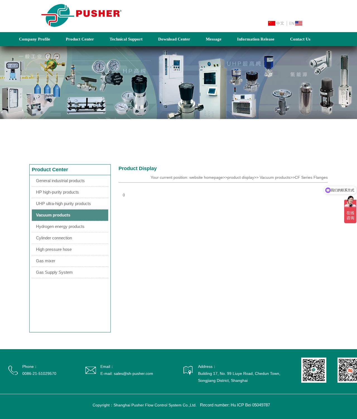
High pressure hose (54, 249)
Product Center (80, 39)
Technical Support (126, 39)
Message (213, 39)
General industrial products (60, 180)
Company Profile (34, 39)
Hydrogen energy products (60, 226)
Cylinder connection (54, 237)
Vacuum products (53, 215)
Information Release (255, 39)
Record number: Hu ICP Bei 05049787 (235, 405)
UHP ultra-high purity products (63, 203)
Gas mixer (45, 260)
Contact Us (300, 39)
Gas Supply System (54, 272)
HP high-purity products (57, 192)
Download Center (174, 39)
